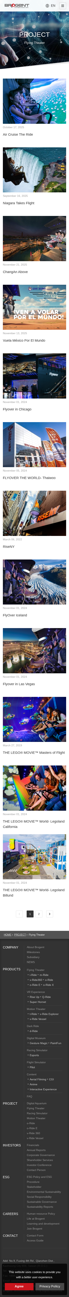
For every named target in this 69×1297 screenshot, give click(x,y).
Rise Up (34, 996)
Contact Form (35, 1235)
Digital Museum (36, 1038)
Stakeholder (34, 1186)
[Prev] (19, 914)
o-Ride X (48, 984)
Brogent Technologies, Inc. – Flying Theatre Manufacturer (17, 6)
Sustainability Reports (40, 1206)
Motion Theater (36, 1009)
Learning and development (43, 1223)
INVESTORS (12, 1145)
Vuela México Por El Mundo (24, 340)
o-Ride (49, 979)
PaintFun (55, 1043)
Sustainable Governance (42, 1201)
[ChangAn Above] (34, 238)
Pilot (32, 1067)
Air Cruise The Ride (18, 134)
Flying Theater (35, 969)
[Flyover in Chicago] (34, 376)
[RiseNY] (34, 513)
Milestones (33, 952)
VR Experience (36, 991)
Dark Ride (33, 1026)
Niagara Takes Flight (18, 203)
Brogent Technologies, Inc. (13, 1255)
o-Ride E (35, 984)
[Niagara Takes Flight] (34, 170)
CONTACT (10, 1235)
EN (53, 5)
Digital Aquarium (37, 1103)
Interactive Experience (43, 1089)
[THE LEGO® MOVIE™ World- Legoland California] (34, 788)
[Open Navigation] (62, 5)
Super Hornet (38, 1001)
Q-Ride (46, 996)
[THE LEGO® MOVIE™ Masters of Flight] (34, 719)
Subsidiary (33, 957)
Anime (33, 1084)
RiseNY (9, 547)
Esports (34, 1055)
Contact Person (36, 1169)
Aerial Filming (38, 1079)
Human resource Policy (41, 1213)
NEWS (31, 962)
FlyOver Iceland (15, 615)
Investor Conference (39, 1165)
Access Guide (35, 1240)
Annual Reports (36, 1150)
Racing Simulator (37, 1050)
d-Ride (34, 1031)
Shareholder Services (40, 1160)
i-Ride (33, 974)
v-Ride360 (36, 979)
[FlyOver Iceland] (34, 582)
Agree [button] (19, 1286)
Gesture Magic (39, 1043)
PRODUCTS (12, 969)
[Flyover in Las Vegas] (34, 650)
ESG (6, 1177)
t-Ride (33, 1014)
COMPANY (10, 947)
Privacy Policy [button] (49, 1286)
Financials (33, 1145)
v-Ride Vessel (38, 1019)
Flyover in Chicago (17, 409)
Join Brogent (34, 1228)
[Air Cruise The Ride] (34, 101)
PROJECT (20, 934)
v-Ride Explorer (49, 1014)
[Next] (49, 914)
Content (31, 1074)
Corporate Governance (41, 1155)
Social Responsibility (39, 1196)
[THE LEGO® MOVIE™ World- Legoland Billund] (34, 856)
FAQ (29, 1096)
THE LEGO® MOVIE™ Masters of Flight (34, 753)
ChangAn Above (15, 272)
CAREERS (10, 1214)
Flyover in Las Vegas (19, 684)
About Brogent (35, 947)
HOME (7, 934)
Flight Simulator (36, 1062)
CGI (51, 1079)
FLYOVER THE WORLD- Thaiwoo (29, 478)
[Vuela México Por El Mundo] (34, 307)
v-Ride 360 (33, 1133)
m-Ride (44, 974)
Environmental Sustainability (44, 1191)
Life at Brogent (36, 1218)
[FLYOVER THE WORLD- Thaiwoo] (34, 444)
